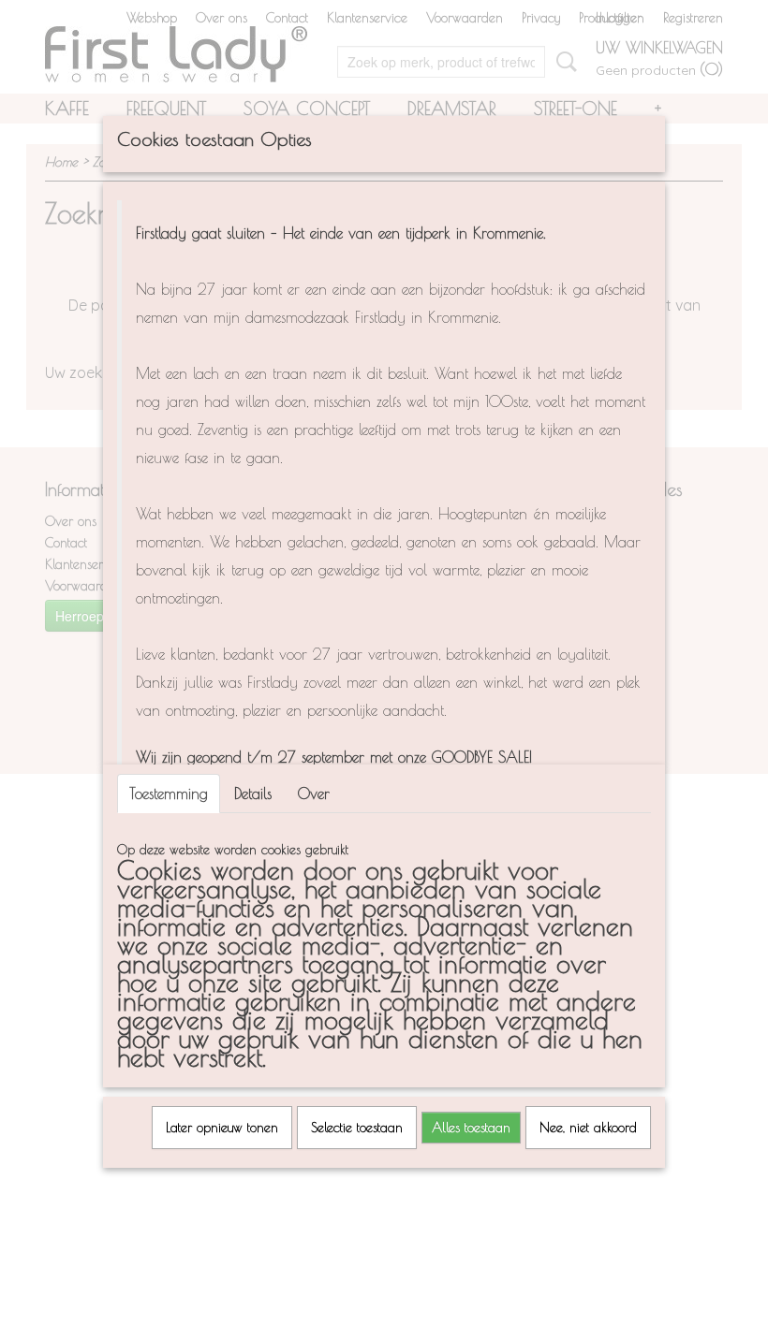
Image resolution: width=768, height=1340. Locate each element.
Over (314, 793)
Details (253, 793)
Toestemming (168, 793)
